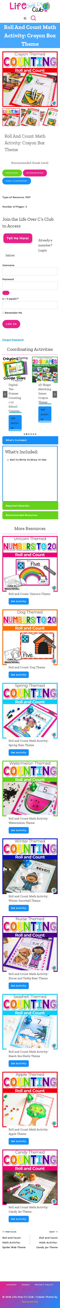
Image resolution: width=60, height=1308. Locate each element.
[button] (11, 117)
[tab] (24, 434)
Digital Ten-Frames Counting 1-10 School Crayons (15, 398)
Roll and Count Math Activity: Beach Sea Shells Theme (28, 1054)
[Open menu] (25, 18)
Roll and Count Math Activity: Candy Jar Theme (28, 1209)
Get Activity (15, 424)
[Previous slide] (5, 394)
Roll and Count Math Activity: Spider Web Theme (14, 1240)
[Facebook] (24, 1289)
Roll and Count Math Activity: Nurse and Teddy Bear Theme (28, 976)
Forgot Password (12, 339)
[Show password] (5, 293)
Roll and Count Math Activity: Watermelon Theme (28, 821)
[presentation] (15, 369)
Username (8, 265)
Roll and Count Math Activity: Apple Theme (28, 1131)
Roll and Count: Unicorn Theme (29, 594)
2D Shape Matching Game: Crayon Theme (44, 393)
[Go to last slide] (4, 79)
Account (12, 1285)
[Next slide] (55, 79)
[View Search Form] (33, 18)
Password (8, 279)
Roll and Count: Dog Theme (27, 667)
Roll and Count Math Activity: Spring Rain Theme (28, 743)
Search (26, 1285)
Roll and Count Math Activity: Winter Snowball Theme (28, 898)
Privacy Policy (44, 1285)
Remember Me (13, 312)
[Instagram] (35, 1289)
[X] (30, 1289)
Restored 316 (30, 1301)
